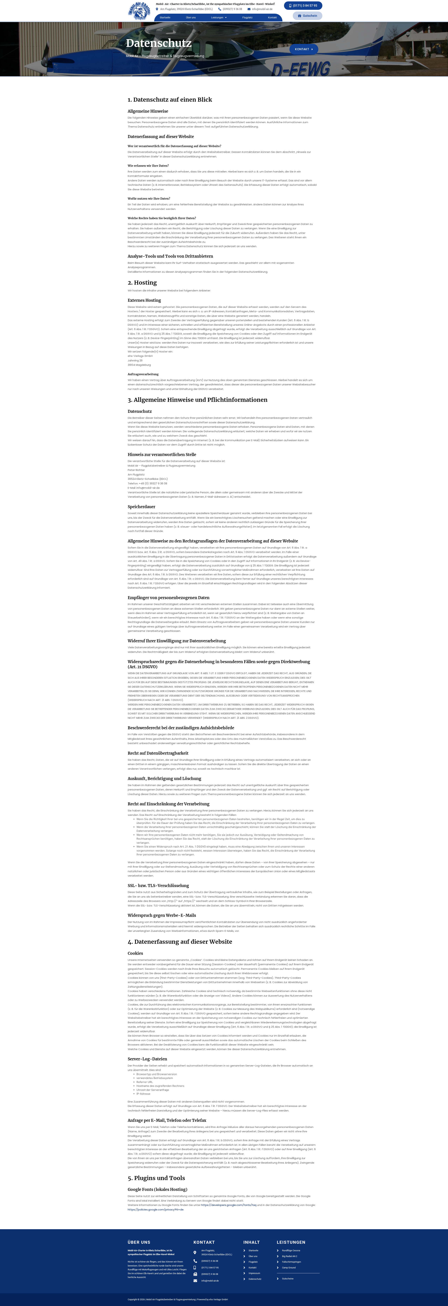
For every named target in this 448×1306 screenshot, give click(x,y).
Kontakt (272, 17)
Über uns (191, 17)
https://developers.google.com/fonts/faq (228, 1205)
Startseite (165, 17)
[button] (219, 17)
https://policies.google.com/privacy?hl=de (156, 1209)
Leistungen (217, 17)
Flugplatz (247, 17)
